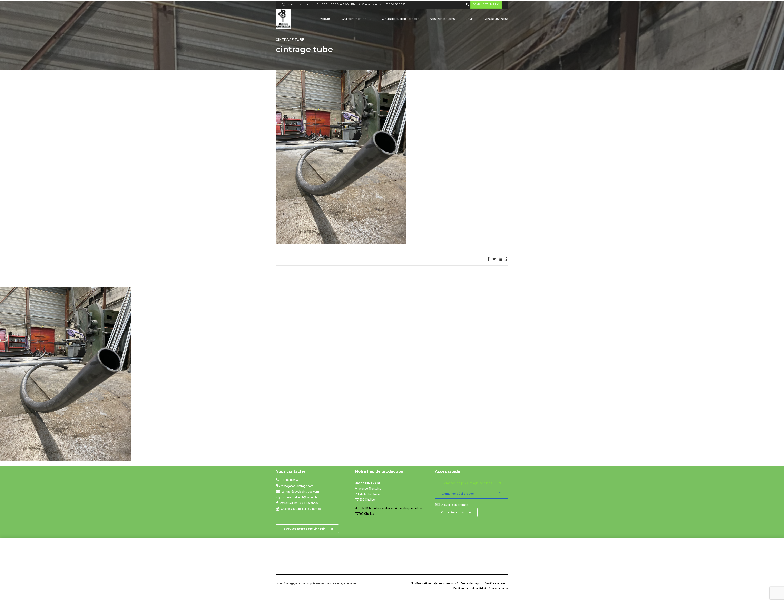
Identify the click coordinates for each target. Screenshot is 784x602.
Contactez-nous (495, 19)
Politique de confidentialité (469, 588)
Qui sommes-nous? (357, 19)
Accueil (325, 19)
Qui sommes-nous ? (446, 583)
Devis (469, 19)
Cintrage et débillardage (400, 19)
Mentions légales (495, 583)
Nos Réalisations (442, 19)
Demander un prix (471, 583)
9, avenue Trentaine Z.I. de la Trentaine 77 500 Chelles (368, 494)
